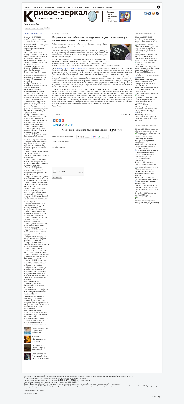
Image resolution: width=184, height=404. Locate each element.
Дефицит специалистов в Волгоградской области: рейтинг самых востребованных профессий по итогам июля (35, 171)
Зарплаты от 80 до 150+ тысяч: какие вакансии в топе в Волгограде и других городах (35, 232)
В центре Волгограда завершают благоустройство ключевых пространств (34, 284)
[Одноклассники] (57, 120)
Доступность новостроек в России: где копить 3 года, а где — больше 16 (36, 116)
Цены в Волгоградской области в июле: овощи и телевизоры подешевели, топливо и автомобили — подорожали (35, 87)
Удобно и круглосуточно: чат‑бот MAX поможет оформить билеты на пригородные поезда (35, 129)
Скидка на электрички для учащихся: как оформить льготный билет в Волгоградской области (34, 102)
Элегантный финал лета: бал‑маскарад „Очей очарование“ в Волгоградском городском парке (36, 110)
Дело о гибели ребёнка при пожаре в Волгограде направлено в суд (35, 64)
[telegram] (72, 125)
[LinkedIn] (57, 125)
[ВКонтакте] (54, 120)
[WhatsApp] (66, 125)
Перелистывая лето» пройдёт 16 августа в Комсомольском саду (35, 225)
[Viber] (63, 125)
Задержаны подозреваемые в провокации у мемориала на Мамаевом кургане (36, 95)
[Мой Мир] (60, 120)
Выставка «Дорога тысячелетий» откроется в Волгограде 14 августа (36, 244)
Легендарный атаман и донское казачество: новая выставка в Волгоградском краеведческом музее (36, 162)
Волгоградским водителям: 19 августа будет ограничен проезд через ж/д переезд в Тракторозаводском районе (35, 145)
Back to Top (156, 396)
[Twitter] (54, 125)
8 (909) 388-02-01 (44, 386)
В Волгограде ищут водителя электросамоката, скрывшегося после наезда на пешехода (36, 276)
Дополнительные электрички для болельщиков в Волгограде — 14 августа (36, 256)
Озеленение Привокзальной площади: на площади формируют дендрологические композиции (35, 207)
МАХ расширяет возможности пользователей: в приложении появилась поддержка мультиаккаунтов (36, 57)
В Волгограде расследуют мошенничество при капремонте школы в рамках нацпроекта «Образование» (35, 263)
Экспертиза (77, 7)
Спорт (87, 7)
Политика (38, 7)
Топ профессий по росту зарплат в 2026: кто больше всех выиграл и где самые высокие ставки (36, 305)
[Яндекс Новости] (84, 137)
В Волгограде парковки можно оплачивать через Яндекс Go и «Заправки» (35, 269)
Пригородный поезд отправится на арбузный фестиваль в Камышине (35, 239)
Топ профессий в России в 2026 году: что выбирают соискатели (36, 219)
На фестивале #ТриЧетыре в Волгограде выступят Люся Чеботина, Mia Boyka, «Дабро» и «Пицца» (35, 191)
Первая (28, 7)
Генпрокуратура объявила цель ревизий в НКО (146, 136)
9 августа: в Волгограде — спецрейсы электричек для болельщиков (34, 299)
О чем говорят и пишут (103, 7)
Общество (49, 7)
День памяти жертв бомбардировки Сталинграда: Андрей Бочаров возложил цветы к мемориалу (35, 71)
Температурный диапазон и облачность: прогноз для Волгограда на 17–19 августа (36, 178)
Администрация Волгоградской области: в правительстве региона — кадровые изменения (35, 137)
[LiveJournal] (60, 125)
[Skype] (69, 125)
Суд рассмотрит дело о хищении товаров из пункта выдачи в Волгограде (36, 122)
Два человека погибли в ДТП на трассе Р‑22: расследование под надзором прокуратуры (35, 79)
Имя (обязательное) (58, 147)
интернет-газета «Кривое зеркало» (71, 68)
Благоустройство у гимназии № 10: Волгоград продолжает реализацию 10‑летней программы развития (36, 321)
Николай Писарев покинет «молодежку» (147, 184)
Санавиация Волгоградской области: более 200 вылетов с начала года (35, 213)
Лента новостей (33, 33)
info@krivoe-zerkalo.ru (36, 391)
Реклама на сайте (30, 394)
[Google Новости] (100, 137)
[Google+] (63, 120)
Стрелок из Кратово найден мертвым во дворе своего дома (145, 169)
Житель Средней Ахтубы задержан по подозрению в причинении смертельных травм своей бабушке (36, 199)
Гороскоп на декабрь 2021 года (147, 198)
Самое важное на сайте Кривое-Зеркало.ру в (85, 130)
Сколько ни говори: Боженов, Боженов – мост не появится (145, 152)
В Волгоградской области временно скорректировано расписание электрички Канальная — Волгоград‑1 (36, 49)
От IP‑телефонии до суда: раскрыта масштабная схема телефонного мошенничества (36, 292)
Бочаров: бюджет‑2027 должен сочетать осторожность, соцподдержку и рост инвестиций (35, 313)
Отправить (57, 177)
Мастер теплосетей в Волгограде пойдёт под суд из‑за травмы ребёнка (36, 250)
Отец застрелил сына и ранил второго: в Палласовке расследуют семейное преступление (36, 154)
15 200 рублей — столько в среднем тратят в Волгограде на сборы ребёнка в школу (35, 40)
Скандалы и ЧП (63, 7)
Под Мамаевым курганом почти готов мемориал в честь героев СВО (36, 184)
